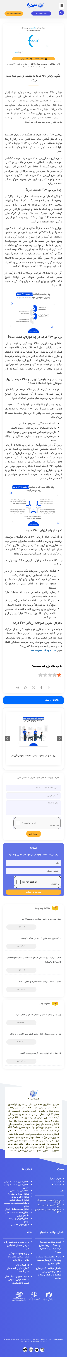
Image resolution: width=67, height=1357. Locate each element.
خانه (58, 64)
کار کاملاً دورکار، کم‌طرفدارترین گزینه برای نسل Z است (40, 1053)
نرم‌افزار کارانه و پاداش (20, 1197)
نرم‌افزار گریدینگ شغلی (19, 1190)
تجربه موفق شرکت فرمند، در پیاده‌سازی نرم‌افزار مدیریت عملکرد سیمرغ (48, 1260)
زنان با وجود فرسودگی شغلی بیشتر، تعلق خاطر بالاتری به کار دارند (35, 1033)
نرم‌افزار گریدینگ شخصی (19, 1200)
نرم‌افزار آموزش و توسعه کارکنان (19, 1220)
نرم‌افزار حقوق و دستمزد (17, 1194)
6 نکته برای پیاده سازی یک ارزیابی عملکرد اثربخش (41, 938)
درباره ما (57, 1181)
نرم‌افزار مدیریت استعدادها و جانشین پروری (17, 1214)
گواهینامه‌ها (56, 1184)
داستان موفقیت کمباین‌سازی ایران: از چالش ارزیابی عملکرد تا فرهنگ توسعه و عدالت (48, 1273)
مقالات (52, 64)
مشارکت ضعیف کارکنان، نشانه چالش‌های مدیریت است (39, 981)
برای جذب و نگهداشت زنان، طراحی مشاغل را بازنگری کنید (38, 1014)
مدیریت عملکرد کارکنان (38, 64)
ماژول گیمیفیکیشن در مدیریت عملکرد (16, 1204)
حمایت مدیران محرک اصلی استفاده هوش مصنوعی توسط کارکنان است (17, 1280)
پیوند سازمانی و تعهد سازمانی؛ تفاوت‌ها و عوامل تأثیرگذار (33, 755)
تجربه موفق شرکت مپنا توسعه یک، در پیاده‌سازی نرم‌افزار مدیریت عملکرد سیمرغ (49, 1247)
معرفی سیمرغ (55, 1178)
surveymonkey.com (43, 650)
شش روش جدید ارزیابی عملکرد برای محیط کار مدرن (40, 919)
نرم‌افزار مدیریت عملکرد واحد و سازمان (16, 1186)
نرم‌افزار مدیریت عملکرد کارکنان (16, 1181)
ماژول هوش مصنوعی (20, 1224)
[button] (61, 6)
